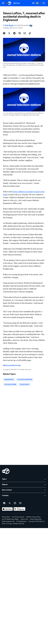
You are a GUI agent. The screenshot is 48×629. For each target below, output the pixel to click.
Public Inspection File (8, 521)
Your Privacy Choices (18, 517)
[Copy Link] (30, 33)
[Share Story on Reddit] (14, 33)
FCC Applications (21, 521)
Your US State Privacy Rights (10, 519)
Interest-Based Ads (35, 519)
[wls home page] (5, 471)
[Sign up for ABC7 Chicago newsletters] (20, 503)
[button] (3, 3)
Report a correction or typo (12, 365)
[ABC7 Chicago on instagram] (15, 503)
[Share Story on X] (9, 33)
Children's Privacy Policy (33, 517)
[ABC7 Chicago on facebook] (4, 503)
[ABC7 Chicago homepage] (8, 3)
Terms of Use (24, 519)
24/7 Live (16, 3)
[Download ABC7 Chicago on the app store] (7, 509)
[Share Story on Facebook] (4, 33)
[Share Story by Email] (25, 33)
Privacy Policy (6, 517)
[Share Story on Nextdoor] (19, 33)
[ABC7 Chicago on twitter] (9, 503)
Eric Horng (9, 25)
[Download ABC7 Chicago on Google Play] (19, 509)
